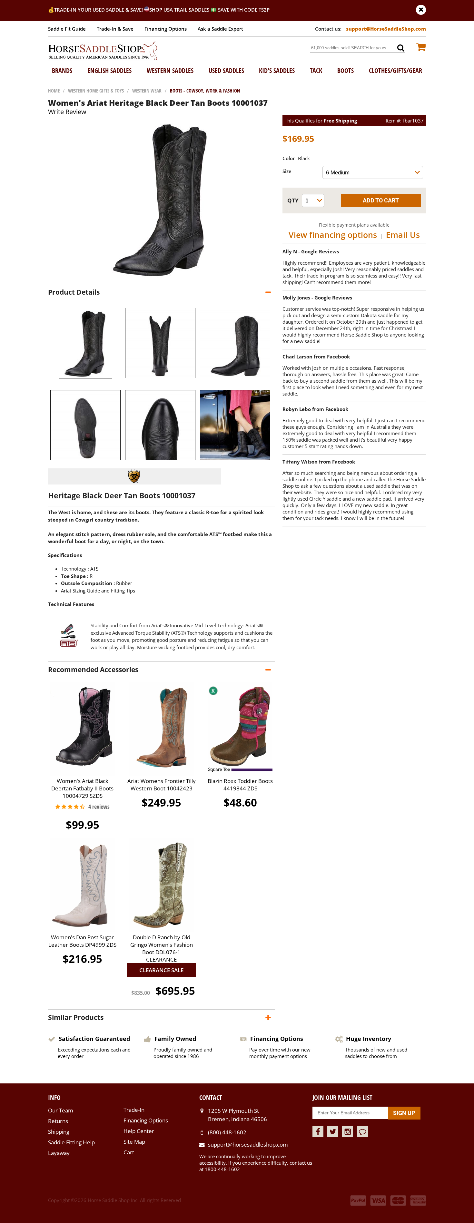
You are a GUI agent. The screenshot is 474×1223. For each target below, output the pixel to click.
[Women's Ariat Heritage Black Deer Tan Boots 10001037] (161, 277)
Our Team (60, 1110)
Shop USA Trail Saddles (179, 9)
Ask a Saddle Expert (220, 28)
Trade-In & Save (115, 28)
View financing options (333, 234)
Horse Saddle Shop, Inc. (103, 51)
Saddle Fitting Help (71, 1142)
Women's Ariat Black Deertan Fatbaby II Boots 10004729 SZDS (82, 788)
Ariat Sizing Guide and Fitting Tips (98, 590)
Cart (128, 1152)
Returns (58, 1121)
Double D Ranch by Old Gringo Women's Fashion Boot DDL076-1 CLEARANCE (161, 948)
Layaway (59, 1153)
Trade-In (133, 1109)
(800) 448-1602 (227, 1132)
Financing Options (165, 28)
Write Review (67, 111)
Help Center (138, 1131)
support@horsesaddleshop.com (248, 1144)
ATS (94, 568)
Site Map (134, 1141)
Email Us (403, 234)
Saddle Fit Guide (67, 28)
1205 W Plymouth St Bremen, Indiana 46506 (237, 1115)
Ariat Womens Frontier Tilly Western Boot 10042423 (161, 784)
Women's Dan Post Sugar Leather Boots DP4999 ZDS (82, 941)
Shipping (58, 1131)
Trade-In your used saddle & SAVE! (99, 9)
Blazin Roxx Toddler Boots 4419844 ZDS (240, 784)
